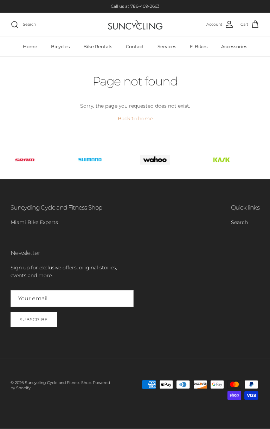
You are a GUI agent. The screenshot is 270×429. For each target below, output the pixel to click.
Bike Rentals (97, 46)
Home (30, 46)
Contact (135, 46)
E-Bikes (198, 46)
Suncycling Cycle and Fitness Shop (58, 382)
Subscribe (34, 319)
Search (239, 222)
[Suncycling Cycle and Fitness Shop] (135, 25)
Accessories (234, 46)
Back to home (135, 118)
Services (167, 46)
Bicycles (60, 46)
